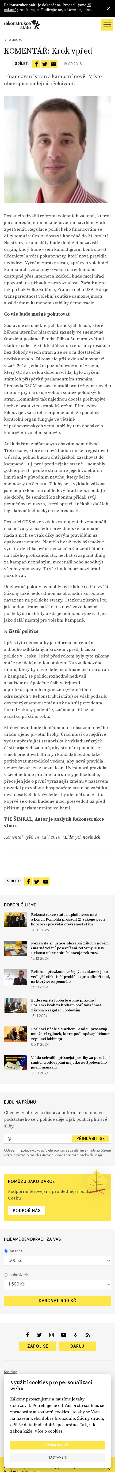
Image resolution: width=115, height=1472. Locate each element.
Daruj (77, 1346)
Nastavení (57, 1457)
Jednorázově (19, 1275)
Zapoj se (37, 1346)
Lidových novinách (82, 837)
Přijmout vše (57, 1445)
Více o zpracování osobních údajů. (78, 1155)
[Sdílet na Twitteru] (45, 64)
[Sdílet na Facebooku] (36, 64)
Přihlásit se (90, 1139)
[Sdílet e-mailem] (53, 64)
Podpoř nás (27, 1211)
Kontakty (10, 1372)
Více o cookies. (48, 1431)
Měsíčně (16, 1251)
